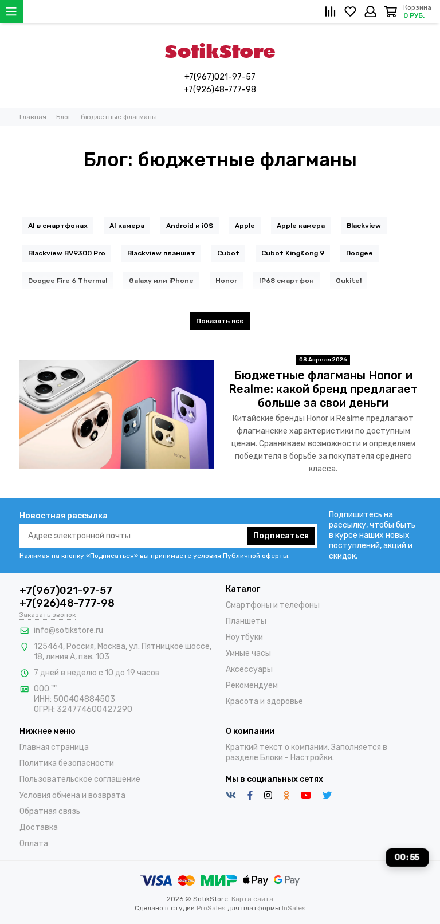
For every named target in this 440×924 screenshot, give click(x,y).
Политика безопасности (66, 763)
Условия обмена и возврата (72, 795)
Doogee (359, 253)
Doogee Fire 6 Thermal (67, 281)
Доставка (38, 827)
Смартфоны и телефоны (273, 605)
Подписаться (281, 536)
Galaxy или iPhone (161, 281)
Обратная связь (49, 811)
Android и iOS (189, 226)
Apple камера (301, 226)
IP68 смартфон (286, 281)
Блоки (271, 757)
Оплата (33, 843)
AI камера (126, 226)
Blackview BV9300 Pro (66, 253)
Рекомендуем (252, 685)
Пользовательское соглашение (79, 779)
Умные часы (248, 653)
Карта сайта (252, 899)
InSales (294, 908)
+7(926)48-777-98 (220, 90)
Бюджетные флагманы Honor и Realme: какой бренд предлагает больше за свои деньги (323, 389)
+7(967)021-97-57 (220, 77)
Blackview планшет (161, 253)
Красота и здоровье (264, 701)
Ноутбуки (244, 637)
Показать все (220, 321)
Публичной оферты (255, 556)
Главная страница (54, 747)
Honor (226, 281)
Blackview (364, 226)
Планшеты (246, 621)
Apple (245, 226)
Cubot (228, 253)
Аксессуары (249, 669)
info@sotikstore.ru (68, 630)
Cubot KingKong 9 (292, 253)
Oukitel (349, 281)
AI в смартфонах (58, 226)
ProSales (211, 908)
